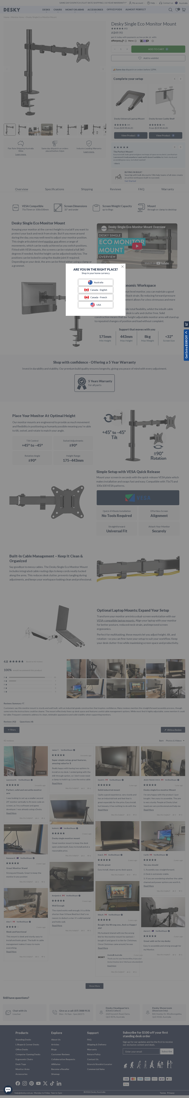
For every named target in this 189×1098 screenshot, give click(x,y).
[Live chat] (8, 1089)
